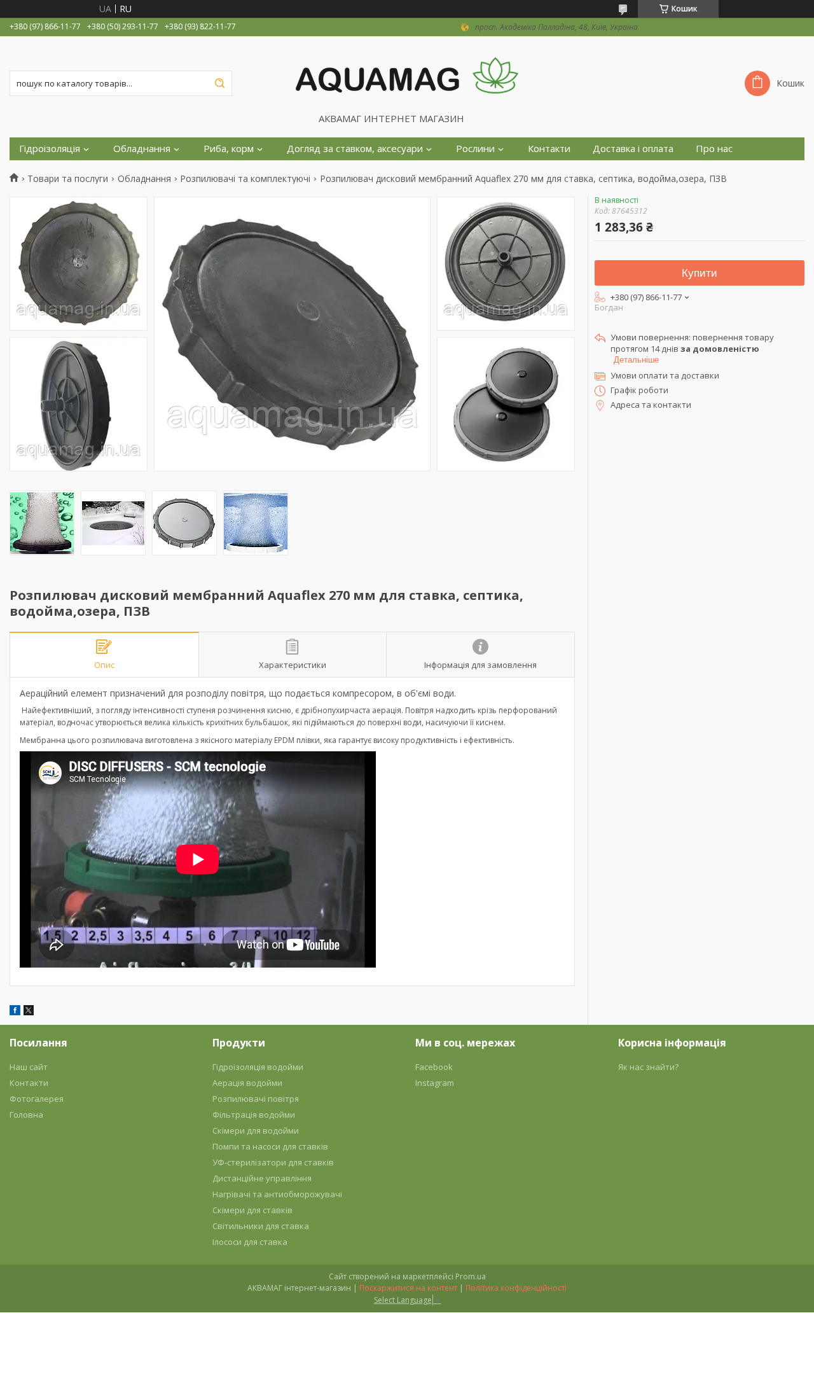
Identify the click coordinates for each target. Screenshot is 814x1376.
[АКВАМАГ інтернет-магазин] (407, 74)
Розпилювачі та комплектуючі (245, 178)
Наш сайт (29, 1067)
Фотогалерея (37, 1098)
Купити (699, 273)
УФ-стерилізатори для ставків (273, 1162)
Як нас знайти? (648, 1067)
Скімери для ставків (252, 1210)
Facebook (434, 1067)
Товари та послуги (67, 178)
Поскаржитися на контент (408, 1287)
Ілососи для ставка (249, 1241)
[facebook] (15, 1012)
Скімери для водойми (255, 1130)
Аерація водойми (247, 1082)
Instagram (434, 1082)
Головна (26, 1114)
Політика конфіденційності (516, 1287)
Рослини (475, 148)
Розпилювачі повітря (255, 1098)
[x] (29, 1012)
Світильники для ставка (260, 1226)
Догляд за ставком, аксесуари (355, 148)
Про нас (714, 148)
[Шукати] (219, 83)
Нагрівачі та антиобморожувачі (277, 1194)
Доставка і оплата (633, 148)
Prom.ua (470, 1276)
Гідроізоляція (49, 148)
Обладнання (141, 148)
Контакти (549, 148)
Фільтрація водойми (253, 1114)
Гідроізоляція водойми (257, 1067)
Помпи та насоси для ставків (270, 1146)
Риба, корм (229, 148)
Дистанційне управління (262, 1178)
